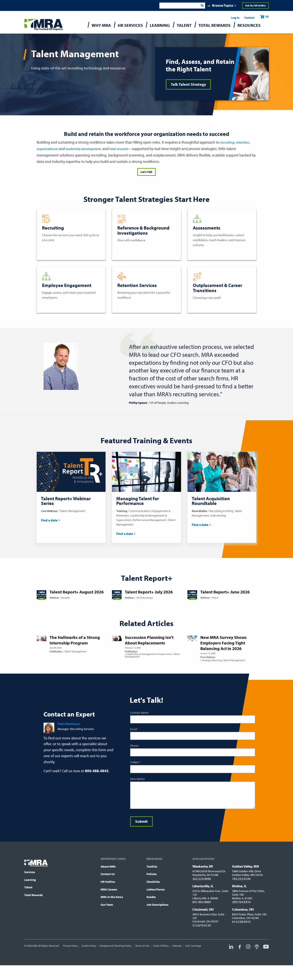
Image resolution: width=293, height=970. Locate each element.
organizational (47, 149)
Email (133, 729)
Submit (202, 6)
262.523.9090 (201, 879)
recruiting (227, 142)
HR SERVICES (130, 25)
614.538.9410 (241, 921)
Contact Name (139, 713)
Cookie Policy (89, 945)
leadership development (83, 149)
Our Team (107, 905)
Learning (30, 880)
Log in (235, 18)
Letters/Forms (155, 889)
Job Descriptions (157, 905)
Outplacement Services (210, 305)
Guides (151, 897)
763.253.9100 (241, 879)
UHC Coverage (193, 945)
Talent (28, 887)
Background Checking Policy (115, 945)
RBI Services (126, 247)
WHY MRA (101, 25)
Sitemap (176, 945)
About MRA (108, 866)
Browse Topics (222, 5)
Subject (135, 762)
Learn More (50, 247)
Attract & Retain (129, 304)
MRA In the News (112, 897)
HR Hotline (108, 882)
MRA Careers (109, 889)
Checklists (153, 882)
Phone (134, 746)
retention (242, 142)
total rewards (118, 149)
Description (137, 779)
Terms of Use (142, 945)
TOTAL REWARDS (214, 25)
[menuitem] (101, 26)
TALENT (184, 25)
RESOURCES (249, 25)
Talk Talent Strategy (188, 84)
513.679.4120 (201, 925)
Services (29, 872)
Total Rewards (33, 895)
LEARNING (160, 25)
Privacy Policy (70, 945)
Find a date (49, 520)
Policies (151, 874)
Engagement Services (58, 304)
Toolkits (151, 866)
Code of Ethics (161, 945)
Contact (249, 18)
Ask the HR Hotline (255, 5)
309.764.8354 (241, 902)
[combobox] (179, 6)
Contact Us (108, 874)
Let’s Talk (146, 172)
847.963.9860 (201, 902)
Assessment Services (208, 252)
